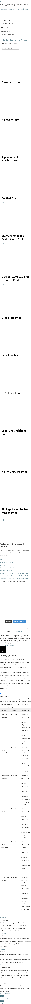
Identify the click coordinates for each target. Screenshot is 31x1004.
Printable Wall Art (7, 23)
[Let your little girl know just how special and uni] (7, 613)
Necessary (5, 694)
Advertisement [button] (4, 965)
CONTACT (11, 573)
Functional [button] (3, 918)
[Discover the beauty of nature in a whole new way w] (7, 601)
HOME (2, 573)
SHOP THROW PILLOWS (8, 575)
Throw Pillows (6, 27)
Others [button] (2, 981)
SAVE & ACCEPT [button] (5, 994)
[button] (7, 20)
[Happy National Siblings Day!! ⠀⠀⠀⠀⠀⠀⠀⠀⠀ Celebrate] (7, 590)
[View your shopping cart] (1, 1)
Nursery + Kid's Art (7, 35)
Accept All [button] (13, 645)
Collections (5, 31)
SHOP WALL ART (23, 573)
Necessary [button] (3, 691)
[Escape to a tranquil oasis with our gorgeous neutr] (23, 613)
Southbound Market (14, 629)
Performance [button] (4, 933)
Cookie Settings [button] (4, 645)
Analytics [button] (2, 949)
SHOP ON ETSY (23, 575)
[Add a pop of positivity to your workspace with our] (23, 601)
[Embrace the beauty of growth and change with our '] (23, 590)
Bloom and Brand (18, 631)
